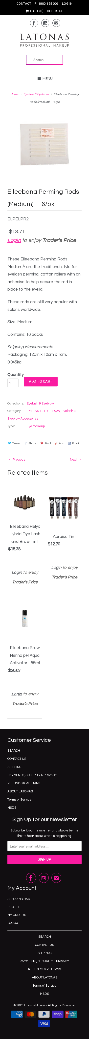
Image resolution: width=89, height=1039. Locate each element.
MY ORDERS (16, 915)
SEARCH (13, 750)
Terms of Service (19, 799)
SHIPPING (14, 767)
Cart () (36, 11)
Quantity (15, 375)
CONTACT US (16, 759)
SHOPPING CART (19, 899)
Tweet (16, 443)
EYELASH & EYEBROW (43, 411)
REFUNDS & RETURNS (23, 783)
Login (14, 240)
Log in (67, 3)
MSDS (11, 807)
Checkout (55, 11)
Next (74, 459)
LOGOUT (13, 923)
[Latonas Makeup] (44, 42)
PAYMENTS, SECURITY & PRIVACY (32, 775)
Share (32, 443)
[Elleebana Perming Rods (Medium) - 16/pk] (44, 144)
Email (76, 443)
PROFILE (13, 907)
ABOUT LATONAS (20, 791)
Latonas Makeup (35, 1005)
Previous (18, 459)
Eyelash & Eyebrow (40, 403)
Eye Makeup (36, 426)
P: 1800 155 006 (47, 3)
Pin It (47, 443)
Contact (24, 3)
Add (61, 443)
